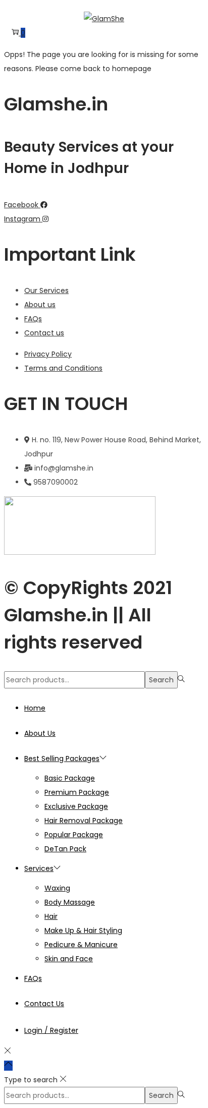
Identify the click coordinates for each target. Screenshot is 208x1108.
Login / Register (51, 1030)
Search (161, 680)
